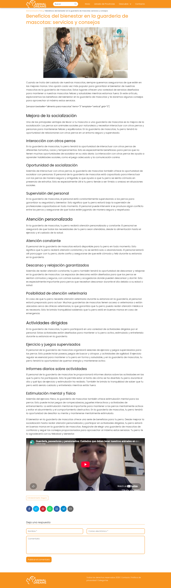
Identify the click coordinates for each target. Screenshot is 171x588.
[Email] (70, 509)
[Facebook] (29, 509)
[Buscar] (75, 4)
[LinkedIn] (57, 509)
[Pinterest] (43, 509)
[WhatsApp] (50, 509)
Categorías (103, 580)
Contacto (140, 4)
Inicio (87, 4)
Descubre (123, 4)
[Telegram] (64, 509)
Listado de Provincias (104, 4)
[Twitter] (36, 509)
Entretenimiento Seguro (37, 498)
